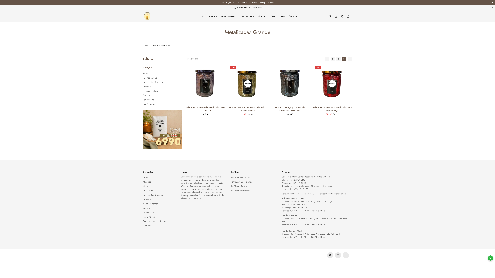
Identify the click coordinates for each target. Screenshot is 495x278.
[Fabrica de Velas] (147, 16)
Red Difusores (149, 216)
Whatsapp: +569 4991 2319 (327, 233)
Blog (282, 16)
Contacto (293, 16)
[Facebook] (330, 255)
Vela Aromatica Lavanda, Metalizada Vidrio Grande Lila (205, 109)
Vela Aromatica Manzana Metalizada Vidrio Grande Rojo (332, 109)
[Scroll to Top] (490, 264)
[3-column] (338, 59)
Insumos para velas (151, 190)
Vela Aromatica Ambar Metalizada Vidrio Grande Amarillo (247, 109)
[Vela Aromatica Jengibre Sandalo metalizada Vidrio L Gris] (290, 83)
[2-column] (333, 59)
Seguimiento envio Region (154, 221)
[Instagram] (338, 255)
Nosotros (262, 16)
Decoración (246, 16)
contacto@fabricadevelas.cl (335, 193)
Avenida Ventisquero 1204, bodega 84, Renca (311, 186)
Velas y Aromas (228, 16)
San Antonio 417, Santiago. (303, 233)
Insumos (211, 16)
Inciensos (147, 199)
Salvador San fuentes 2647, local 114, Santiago (311, 201)
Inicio (200, 16)
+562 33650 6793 (298, 204)
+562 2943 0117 (309, 193)
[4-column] (344, 59)
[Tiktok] (346, 255)
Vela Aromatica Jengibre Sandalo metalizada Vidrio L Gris (290, 109)
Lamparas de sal (150, 212)
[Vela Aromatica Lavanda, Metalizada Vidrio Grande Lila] (205, 83)
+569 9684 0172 (299, 207)
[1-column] (327, 59)
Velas (145, 186)
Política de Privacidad (240, 177)
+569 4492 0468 (299, 182)
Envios (273, 16)
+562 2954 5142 (297, 179)
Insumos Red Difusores (153, 194)
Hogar (145, 45)
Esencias (146, 208)
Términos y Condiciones (241, 181)
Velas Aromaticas (150, 203)
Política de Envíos (239, 186)
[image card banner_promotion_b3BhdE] (162, 129)
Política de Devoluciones (242, 190)
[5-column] (350, 59)
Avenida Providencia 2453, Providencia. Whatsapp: (314, 218)
